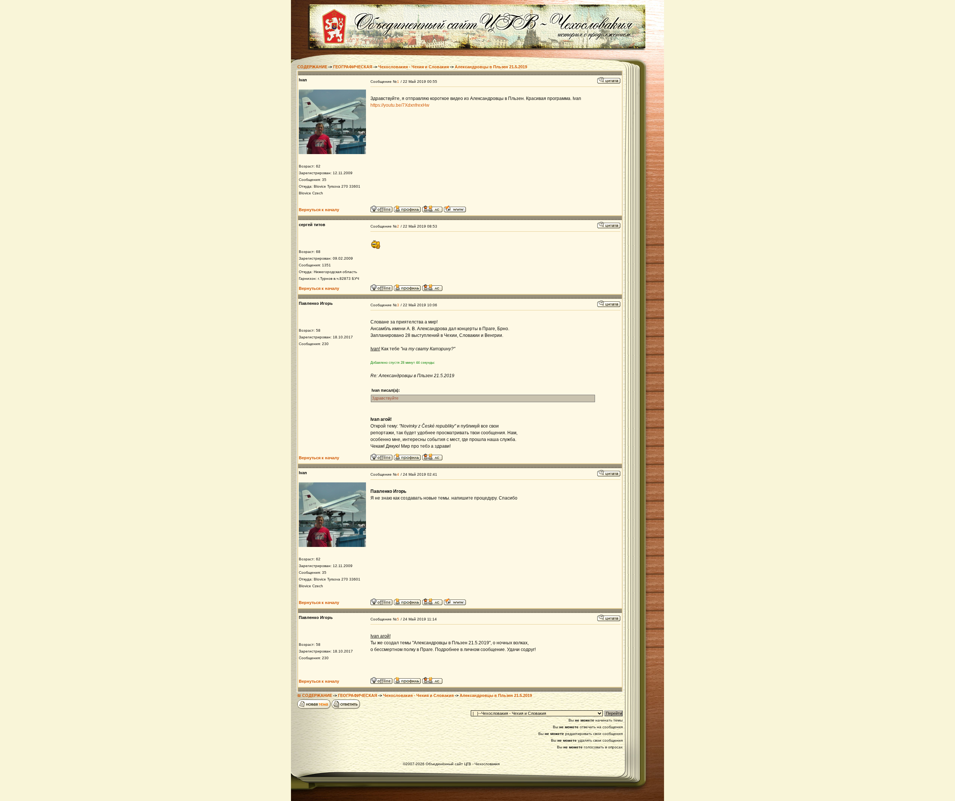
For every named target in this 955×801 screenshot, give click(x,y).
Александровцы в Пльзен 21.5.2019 (491, 67)
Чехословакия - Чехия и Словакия (413, 67)
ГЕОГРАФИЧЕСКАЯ (352, 67)
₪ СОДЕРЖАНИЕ (314, 695)
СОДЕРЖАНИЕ (312, 67)
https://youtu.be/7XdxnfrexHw (399, 105)
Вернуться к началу (319, 209)
